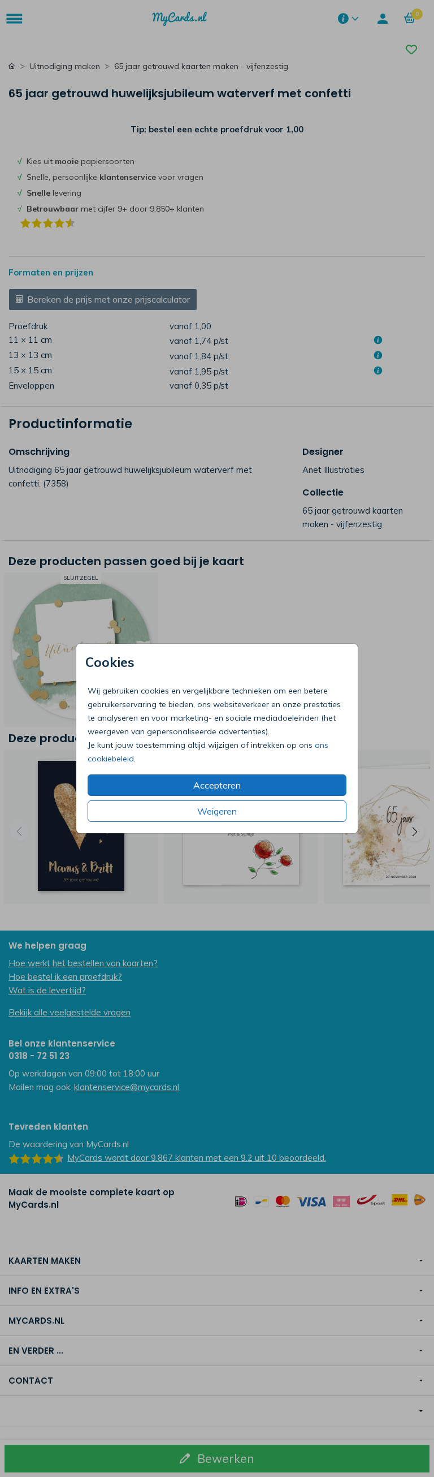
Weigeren (217, 811)
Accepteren (217, 785)
